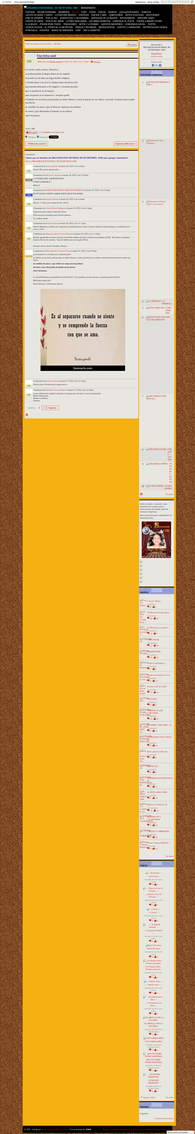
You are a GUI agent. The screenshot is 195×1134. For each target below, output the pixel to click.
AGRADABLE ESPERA (170, 472)
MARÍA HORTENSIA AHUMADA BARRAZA (65, 190)
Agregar (133, 44)
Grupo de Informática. (156, 663)
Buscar (192, 2)
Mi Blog (57, 43)
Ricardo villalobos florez (154, 1046)
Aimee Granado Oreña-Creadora (54, 1129)
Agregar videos (149, 1097)
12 (156, 786)
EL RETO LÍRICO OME (157, 792)
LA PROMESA (166, 302)
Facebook (44, 137)
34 (151, 657)
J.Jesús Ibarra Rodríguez (56, 208)
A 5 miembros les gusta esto (51, 132)
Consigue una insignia (164, 1118)
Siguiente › (52, 407)
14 (151, 633)
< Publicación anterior (36, 143)
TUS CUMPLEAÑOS (153, 1041)
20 (156, 825)
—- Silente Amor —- (153, 984)
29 (157, 645)
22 (157, 618)
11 (156, 730)
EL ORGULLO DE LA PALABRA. (153, 1024)
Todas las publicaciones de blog (38, 43)
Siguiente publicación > (125, 143)
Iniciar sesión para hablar (178, 1132)
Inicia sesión (157, 56)
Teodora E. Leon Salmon (56, 389)
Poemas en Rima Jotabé (157, 686)
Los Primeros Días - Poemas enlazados (153, 968)
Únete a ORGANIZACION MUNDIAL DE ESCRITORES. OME (51, 161)
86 (151, 618)
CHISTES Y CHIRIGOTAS (158, 831)
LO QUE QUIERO (168, 487)
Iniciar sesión (153, 2)
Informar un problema (121, 1129)
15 (157, 719)
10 (156, 745)
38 (157, 810)
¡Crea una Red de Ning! (24, 2)
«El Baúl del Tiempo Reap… (159, 612)
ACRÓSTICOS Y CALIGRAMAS (154, 818)
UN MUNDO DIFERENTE (153, 1081)
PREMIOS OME (154, 651)
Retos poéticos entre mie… (158, 751)
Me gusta (33, 132)
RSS (27, 415)
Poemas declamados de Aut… (159, 675)
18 (157, 657)
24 (156, 798)
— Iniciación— (153, 876)
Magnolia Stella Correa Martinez (59, 233)
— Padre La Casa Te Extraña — (153, 895)
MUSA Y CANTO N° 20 (157, 804)
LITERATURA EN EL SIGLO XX (159, 738)
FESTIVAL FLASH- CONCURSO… (155, 711)
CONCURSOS (153, 639)
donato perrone (56, 61)
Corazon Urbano (154, 601)
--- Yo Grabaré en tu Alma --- (153, 1004)
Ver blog (97, 61)
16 (157, 692)
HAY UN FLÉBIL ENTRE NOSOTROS (153, 1061)
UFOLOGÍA (152, 699)
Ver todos (169, 494)
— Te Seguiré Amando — (153, 931)
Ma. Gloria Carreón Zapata (155, 1030)
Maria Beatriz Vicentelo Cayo (58, 250)
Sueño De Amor (153, 948)
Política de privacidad (142, 1129)
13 (151, 645)
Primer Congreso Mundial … (159, 842)
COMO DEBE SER (169, 310)
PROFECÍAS (152, 766)
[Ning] (6, 2)
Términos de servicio (162, 1129)
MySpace (32, 137)
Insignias (106, 1129)
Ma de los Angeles (53, 175)
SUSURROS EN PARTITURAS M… (159, 779)
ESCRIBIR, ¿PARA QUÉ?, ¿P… (160, 725)
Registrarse (140, 2)
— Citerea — (153, 912)
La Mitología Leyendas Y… (158, 627)
